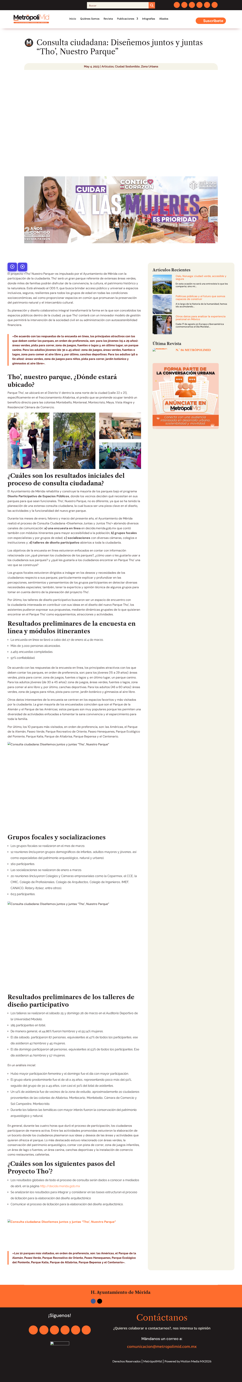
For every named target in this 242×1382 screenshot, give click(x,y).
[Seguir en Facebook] (177, 5)
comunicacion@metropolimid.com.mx (162, 1346)
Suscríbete (213, 20)
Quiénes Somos (89, 18)
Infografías (148, 18)
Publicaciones (125, 18)
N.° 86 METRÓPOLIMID (193, 350)
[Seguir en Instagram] (192, 5)
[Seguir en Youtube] (207, 5)
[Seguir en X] (184, 5)
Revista (108, 18)
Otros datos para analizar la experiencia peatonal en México (201, 318)
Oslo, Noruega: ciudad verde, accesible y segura (201, 277)
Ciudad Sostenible (127, 66)
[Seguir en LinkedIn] (199, 5)
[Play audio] (12, 267)
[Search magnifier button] (152, 5)
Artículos (108, 66)
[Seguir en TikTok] (215, 5)
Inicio (72, 18)
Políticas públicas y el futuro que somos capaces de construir (200, 297)
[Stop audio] (22, 267)
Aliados (163, 18)
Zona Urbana (149, 66)
